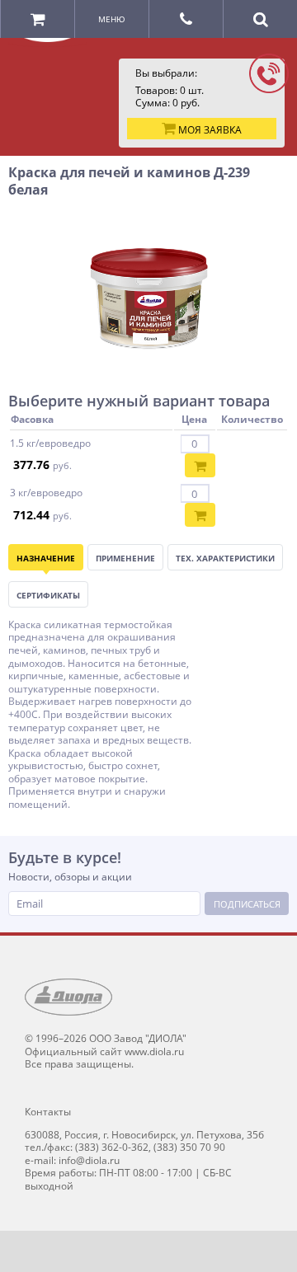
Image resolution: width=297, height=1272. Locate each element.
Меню (111, 19)
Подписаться (247, 904)
